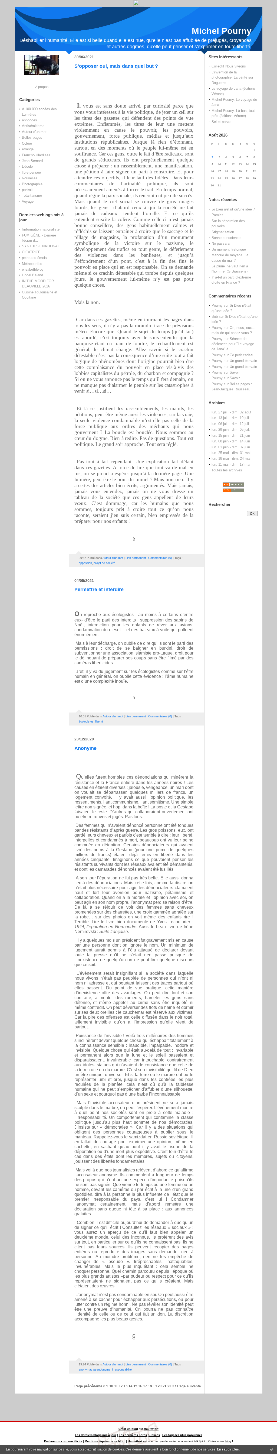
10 (111, 1386)
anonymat (85, 1369)
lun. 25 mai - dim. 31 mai (231, 453)
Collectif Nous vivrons (229, 66)
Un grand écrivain (243, 361)
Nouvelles (29, 178)
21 (164, 1386)
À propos (41, 87)
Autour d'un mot (34, 132)
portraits (28, 190)
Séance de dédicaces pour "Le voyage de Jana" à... (233, 344)
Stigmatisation (223, 232)
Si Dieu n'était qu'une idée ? (233, 209)
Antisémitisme (33, 126)
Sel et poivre (221, 122)
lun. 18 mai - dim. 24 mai (231, 458)
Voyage (28, 201)
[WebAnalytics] (138, 5)
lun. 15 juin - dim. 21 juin (231, 435)
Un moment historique (229, 249)
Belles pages (32, 137)
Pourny (217, 305)
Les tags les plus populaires (182, 1435)
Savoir (235, 372)
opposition (85, 563)
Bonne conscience (226, 238)
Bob (215, 317)
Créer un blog (128, 1428)
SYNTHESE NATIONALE (42, 246)
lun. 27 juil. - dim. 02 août (231, 412)
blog (228, 1441)
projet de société (104, 563)
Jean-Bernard (32, 161)
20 (159, 1386)
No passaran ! (222, 243)
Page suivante (189, 1386)
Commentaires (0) (160, 557)
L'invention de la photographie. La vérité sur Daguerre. (232, 77)
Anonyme (85, 748)
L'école (27, 166)
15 (135, 1386)
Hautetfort (151, 1428)
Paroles (217, 215)
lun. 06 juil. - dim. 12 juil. (231, 424)
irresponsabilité (122, 1369)
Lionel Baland (32, 275)
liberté (99, 721)
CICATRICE (31, 252)
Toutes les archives (227, 470)
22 (169, 1386)
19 (155, 1386)
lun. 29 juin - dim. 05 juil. (231, 430)
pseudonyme (101, 1369)
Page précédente (88, 1386)
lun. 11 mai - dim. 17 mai (231, 464)
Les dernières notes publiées (139, 1435)
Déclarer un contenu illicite (63, 1441)
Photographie (32, 184)
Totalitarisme (32, 195)
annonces (29, 120)
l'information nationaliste (41, 229)
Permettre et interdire (99, 589)
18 (150, 1386)
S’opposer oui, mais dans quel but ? (116, 66)
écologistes (86, 721)
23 (174, 1386)
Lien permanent (136, 557)
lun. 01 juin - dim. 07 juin (231, 447)
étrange (28, 149)
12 (121, 1386)
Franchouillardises (36, 155)
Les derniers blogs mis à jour (95, 1435)
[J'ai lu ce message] (271, 1449)
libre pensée (31, 172)
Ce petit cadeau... (244, 355)
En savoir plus (228, 1449)
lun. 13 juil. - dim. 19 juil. (231, 418)
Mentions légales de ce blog (104, 1441)
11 (116, 1386)
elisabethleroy (33, 269)
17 (145, 1386)
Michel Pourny (222, 31)
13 (125, 1386)
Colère (27, 143)
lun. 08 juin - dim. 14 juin (231, 441)
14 (130, 1386)
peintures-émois (34, 258)
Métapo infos (32, 264)
